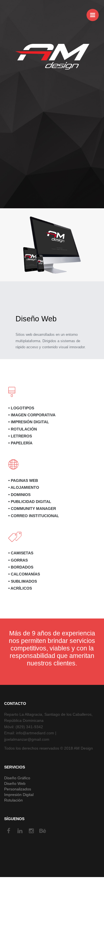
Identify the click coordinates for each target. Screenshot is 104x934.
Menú (93, 15)
